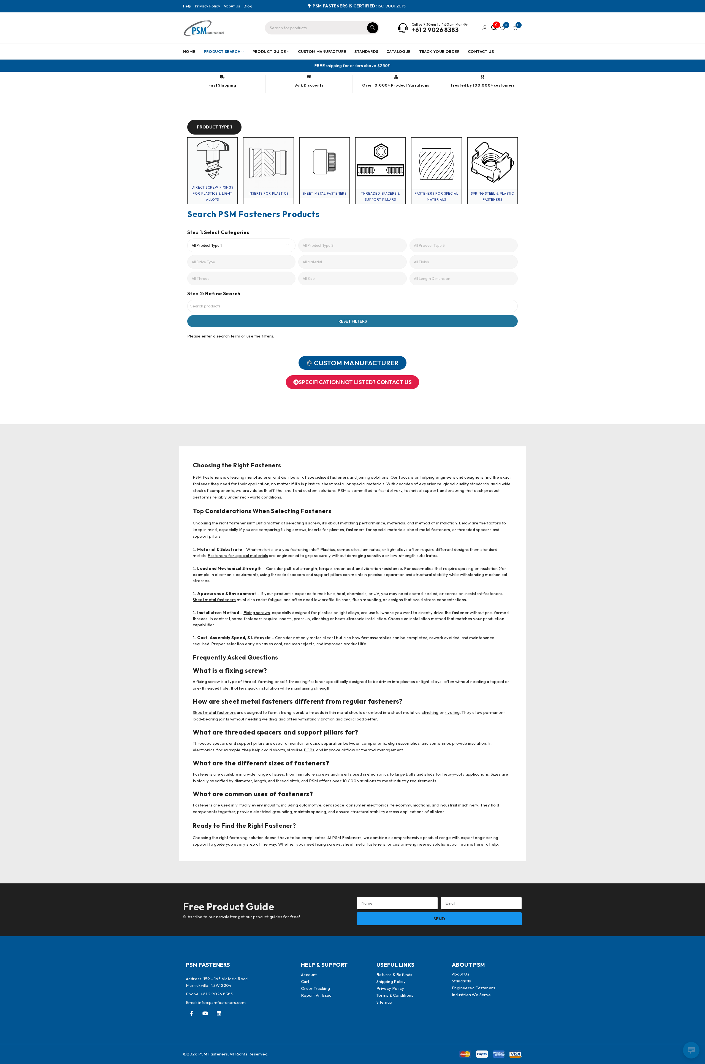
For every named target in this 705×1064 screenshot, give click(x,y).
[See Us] (218, 1013)
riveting (452, 712)
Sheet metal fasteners (214, 599)
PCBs (309, 749)
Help (187, 6)
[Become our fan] (191, 1013)
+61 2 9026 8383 (435, 29)
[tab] (214, 127)
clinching (430, 712)
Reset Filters (352, 321)
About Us (232, 6)
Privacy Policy (207, 6)
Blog (248, 6)
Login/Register (485, 28)
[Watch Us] (205, 1013)
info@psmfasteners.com (222, 1002)
